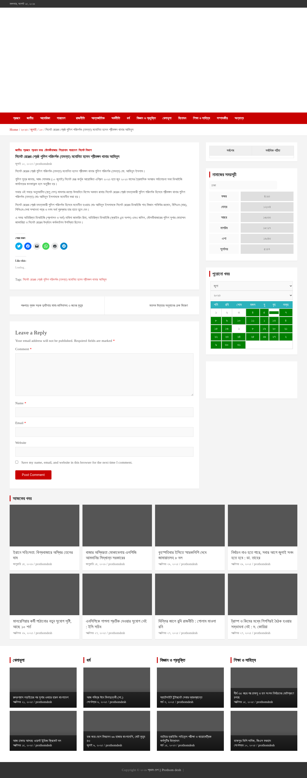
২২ (216, 336)
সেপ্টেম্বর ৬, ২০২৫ (97, 702)
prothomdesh (44, 164)
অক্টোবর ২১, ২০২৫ (23, 702)
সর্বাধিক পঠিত (273, 150)
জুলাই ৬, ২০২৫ (95, 745)
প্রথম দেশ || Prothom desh (164, 770)
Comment (23, 349)
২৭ (274, 336)
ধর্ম (128, 118)
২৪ (238, 336)
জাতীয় (30, 118)
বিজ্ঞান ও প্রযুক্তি (146, 118)
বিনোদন (182, 118)
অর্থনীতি (115, 118)
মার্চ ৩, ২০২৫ (167, 702)
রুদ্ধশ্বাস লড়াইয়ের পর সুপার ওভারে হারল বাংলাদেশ (41, 697)
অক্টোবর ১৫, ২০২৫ (23, 745)
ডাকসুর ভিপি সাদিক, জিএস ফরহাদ (252, 741)
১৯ (264, 328)
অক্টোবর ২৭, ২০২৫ (96, 633)
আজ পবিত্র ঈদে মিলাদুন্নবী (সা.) (105, 697)
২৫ (252, 336)
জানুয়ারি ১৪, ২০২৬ (23, 564)
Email (20, 423)
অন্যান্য (239, 118)
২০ (274, 328)
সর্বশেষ (230, 150)
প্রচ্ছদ (16, 118)
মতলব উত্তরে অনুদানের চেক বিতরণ (168, 305)
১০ (239, 320)
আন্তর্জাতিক (98, 118)
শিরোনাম (63, 150)
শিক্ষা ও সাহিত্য (201, 118)
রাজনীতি (80, 118)
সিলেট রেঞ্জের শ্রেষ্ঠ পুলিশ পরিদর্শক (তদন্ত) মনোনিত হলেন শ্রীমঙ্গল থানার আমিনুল (65, 279)
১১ (252, 320)
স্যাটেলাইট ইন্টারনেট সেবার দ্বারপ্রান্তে (181, 697)
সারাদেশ (61, 118)
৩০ (227, 345)
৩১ (239, 345)
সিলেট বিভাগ (85, 150)
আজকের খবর (22, 498)
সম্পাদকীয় (222, 118)
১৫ (216, 328)
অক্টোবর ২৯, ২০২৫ (168, 564)
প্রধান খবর (37, 150)
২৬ (264, 336)
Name (20, 403)
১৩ (274, 320)
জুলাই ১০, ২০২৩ (24, 164)
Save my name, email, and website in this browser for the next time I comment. (76, 462)
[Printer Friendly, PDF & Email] (27, 230)
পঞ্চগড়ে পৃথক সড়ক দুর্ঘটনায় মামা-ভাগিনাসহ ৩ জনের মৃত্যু (52, 305)
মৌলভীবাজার (50, 150)
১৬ (226, 328)
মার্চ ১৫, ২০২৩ (168, 745)
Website (20, 442)
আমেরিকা (45, 118)
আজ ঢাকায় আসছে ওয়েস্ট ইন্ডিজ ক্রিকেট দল (37, 741)
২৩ (227, 336)
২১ (285, 328)
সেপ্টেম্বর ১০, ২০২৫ (245, 745)
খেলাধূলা (166, 118)
